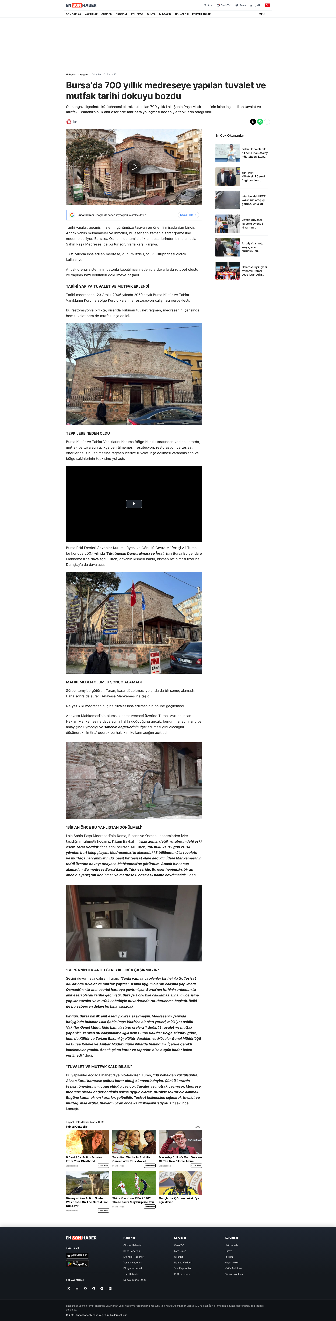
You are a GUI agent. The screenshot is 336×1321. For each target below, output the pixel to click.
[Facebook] (94, 1288)
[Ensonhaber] (81, 5)
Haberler (71, 74)
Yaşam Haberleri (132, 1262)
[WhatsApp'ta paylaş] (260, 122)
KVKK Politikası (233, 1268)
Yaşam (84, 74)
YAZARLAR (91, 14)
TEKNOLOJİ (182, 14)
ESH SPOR (137, 14)
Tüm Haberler (131, 1274)
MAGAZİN (165, 14)
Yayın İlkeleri (232, 1262)
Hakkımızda (231, 1245)
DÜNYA (151, 14)
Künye (228, 1250)
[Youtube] (85, 1288)
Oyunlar (178, 1256)
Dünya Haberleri (132, 1268)
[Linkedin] (110, 1288)
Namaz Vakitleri (183, 1262)
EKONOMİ (122, 14)
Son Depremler (182, 1268)
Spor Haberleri (131, 1250)
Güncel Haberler (132, 1245)
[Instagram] (77, 1288)
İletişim (229, 1256)
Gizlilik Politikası (234, 1274)
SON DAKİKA (73, 14)
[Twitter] (69, 1288)
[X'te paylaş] (253, 122)
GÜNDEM (106, 14)
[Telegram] (102, 1288)
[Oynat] (134, 167)
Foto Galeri (180, 1250)
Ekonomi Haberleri (133, 1256)
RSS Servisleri (182, 1274)
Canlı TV (179, 1245)
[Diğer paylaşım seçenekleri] (267, 122)
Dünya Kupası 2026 (134, 1279)
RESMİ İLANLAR (201, 14)
